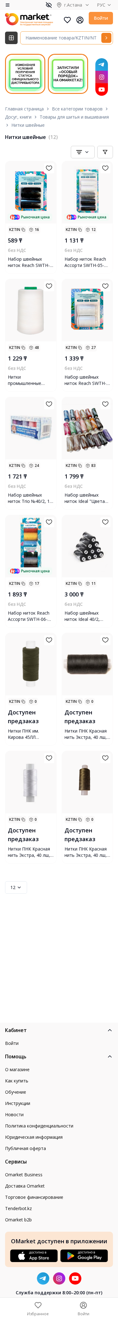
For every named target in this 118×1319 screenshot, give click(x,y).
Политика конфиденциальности (39, 1126)
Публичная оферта (25, 1148)
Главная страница (24, 109)
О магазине (17, 1069)
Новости (14, 1114)
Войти (101, 18)
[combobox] (83, 152)
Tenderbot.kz (18, 1208)
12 (12, 887)
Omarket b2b (18, 1220)
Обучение (15, 1092)
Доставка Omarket (25, 1186)
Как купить (16, 1081)
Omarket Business (23, 1175)
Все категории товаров (77, 109)
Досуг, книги (18, 117)
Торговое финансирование (34, 1197)
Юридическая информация (34, 1137)
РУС (101, 5)
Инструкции (17, 1103)
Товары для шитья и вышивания (74, 117)
